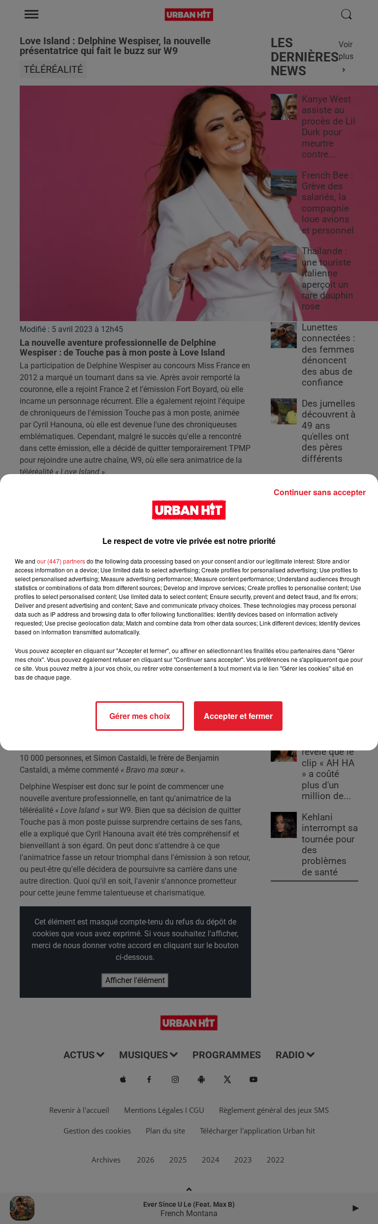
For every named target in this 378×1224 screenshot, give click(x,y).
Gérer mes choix (139, 715)
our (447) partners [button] (61, 561)
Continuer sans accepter (320, 492)
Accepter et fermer (238, 715)
